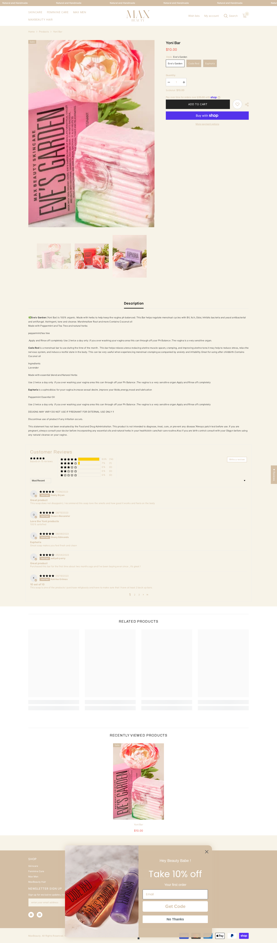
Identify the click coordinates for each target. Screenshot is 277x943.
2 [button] (134, 594)
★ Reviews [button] (274, 474)
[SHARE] (245, 104)
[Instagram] (31, 915)
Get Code (175, 906)
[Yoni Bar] (138, 781)
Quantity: (171, 75)
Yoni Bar (138, 824)
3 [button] (139, 594)
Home (31, 31)
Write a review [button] (237, 459)
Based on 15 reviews (41, 461)
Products (44, 31)
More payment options (207, 124)
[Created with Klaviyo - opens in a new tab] (138, 938)
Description (134, 303)
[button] (68, 459)
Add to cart (197, 104)
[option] (91, 133)
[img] (47, 491)
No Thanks (175, 919)
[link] (237, 104)
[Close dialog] (206, 851)
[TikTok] (39, 915)
